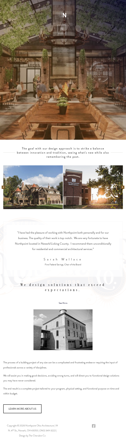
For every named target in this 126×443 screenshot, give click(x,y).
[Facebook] (94, 426)
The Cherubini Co (37, 435)
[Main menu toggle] (62, 29)
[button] (3, 187)
